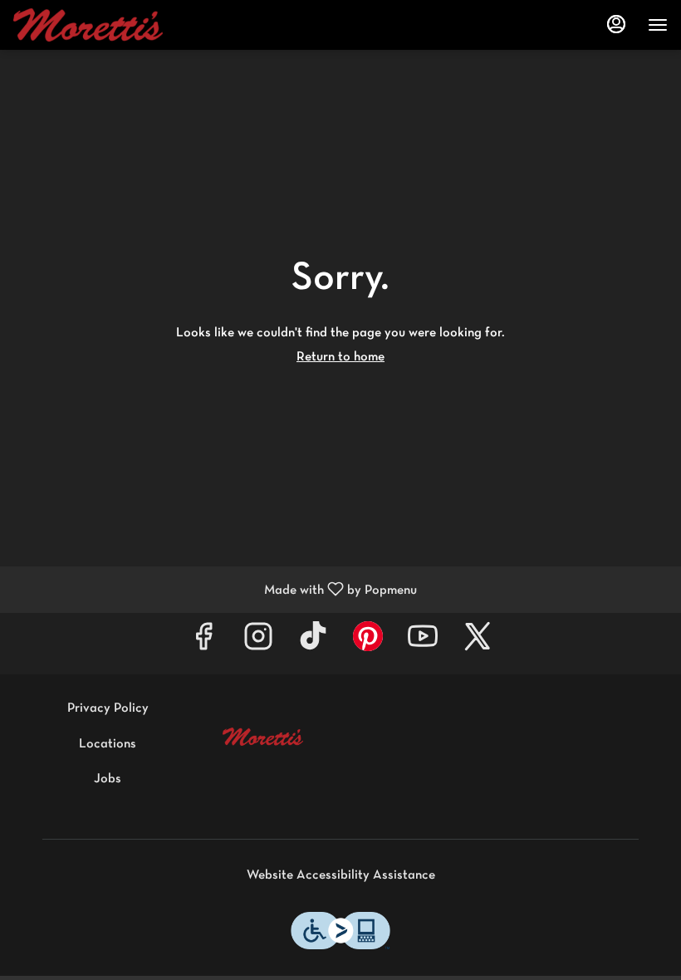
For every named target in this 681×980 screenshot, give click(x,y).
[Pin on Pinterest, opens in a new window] (368, 643)
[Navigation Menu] (657, 25)
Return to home (340, 357)
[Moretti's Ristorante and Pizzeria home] (88, 25)
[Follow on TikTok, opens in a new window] (313, 643)
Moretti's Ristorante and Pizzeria (263, 736)
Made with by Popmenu (214, 590)
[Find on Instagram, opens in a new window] (258, 643)
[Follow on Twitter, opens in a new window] (477, 643)
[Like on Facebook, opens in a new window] (203, 643)
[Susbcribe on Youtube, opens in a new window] (423, 643)
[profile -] (616, 24)
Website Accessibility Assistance (341, 875)
